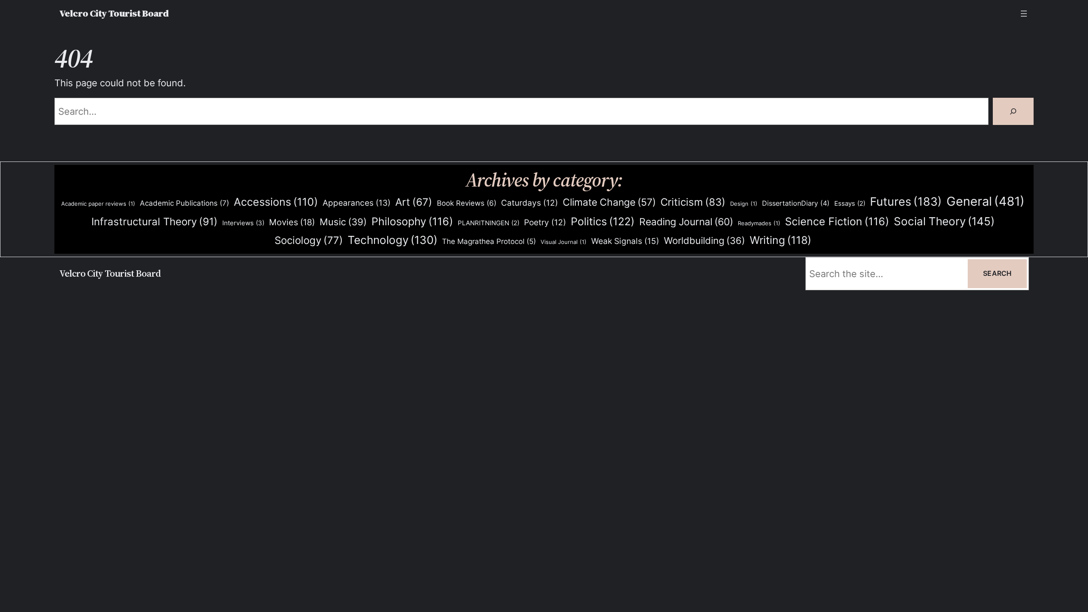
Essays (849, 203)
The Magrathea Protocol (489, 241)
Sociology (309, 240)
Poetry (545, 222)
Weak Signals (625, 241)
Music (343, 221)
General (985, 201)
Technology (392, 239)
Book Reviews (466, 203)
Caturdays (529, 203)
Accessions (276, 202)
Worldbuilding (704, 240)
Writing (780, 240)
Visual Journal (563, 241)
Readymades (759, 223)
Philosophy (412, 221)
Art (413, 202)
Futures (906, 201)
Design (743, 203)
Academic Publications (184, 202)
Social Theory (944, 221)
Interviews (243, 223)
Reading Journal (686, 221)
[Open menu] (1024, 13)
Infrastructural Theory (154, 221)
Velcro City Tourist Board (113, 13)
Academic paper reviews (98, 203)
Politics (603, 221)
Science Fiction (837, 221)
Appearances (357, 203)
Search (997, 273)
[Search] (1013, 111)
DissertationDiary (796, 203)
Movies (292, 222)
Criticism (692, 202)
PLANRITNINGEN (488, 223)
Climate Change (609, 202)
